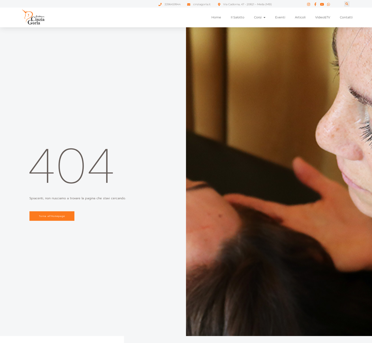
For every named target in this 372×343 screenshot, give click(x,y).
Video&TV (322, 17)
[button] (347, 4)
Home (216, 17)
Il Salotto (237, 17)
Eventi (280, 17)
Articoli (300, 17)
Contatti (346, 17)
